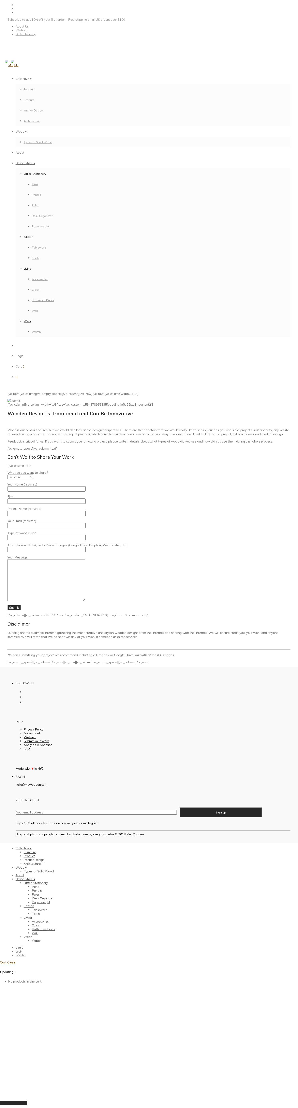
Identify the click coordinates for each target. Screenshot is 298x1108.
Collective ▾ (24, 79)
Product (29, 100)
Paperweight (40, 226)
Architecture (32, 121)
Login (19, 356)
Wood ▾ (21, 131)
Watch (36, 332)
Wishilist (30, 737)
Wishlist (21, 30)
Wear (27, 321)
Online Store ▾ (25, 163)
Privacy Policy (33, 729)
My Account (32, 733)
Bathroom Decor (43, 300)
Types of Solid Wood (38, 142)
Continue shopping (13, 1103)
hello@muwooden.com (31, 785)
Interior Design (33, 110)
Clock (35, 289)
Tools (35, 258)
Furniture (29, 89)
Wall (35, 311)
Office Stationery (35, 174)
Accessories (40, 279)
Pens (35, 184)
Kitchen (28, 237)
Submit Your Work (36, 741)
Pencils (36, 195)
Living (27, 268)
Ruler (35, 205)
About (20, 152)
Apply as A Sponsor (38, 745)
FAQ (27, 749)
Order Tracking (26, 34)
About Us (22, 26)
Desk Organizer (42, 216)
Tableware (39, 247)
